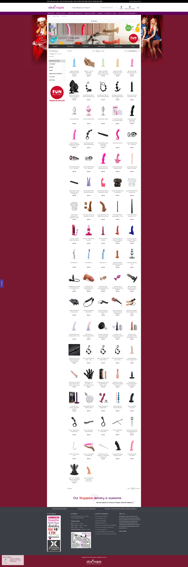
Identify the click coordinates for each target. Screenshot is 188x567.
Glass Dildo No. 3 (74, 262)
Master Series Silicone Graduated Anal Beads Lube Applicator (117, 312)
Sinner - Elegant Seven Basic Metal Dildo (88, 430)
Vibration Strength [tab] (55, 73)
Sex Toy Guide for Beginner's (127, 13)
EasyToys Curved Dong (117, 143)
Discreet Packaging (101, 520)
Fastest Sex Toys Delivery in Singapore (106, 525)
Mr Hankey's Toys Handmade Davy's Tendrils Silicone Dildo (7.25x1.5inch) (117, 336)
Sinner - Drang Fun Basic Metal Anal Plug (74, 430)
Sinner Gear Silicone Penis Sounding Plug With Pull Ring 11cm (132, 431)
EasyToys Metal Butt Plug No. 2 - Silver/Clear (88, 167)
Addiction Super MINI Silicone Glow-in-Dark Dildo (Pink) (132, 73)
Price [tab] (51, 70)
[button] (1, 283)
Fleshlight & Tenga (110, 13)
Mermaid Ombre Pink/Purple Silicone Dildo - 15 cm (88, 336)
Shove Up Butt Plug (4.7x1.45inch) (132, 407)
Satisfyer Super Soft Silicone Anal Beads (117, 407)
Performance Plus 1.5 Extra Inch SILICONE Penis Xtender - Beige (103, 384)
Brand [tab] (51, 67)
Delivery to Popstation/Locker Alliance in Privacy (121, 509)
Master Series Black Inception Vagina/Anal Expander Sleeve (131, 288)
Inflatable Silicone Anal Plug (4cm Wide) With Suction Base (74, 288)
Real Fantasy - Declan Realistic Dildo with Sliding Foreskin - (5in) (117, 384)
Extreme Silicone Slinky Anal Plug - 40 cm (132, 215)
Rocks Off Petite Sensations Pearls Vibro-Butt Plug (74, 408)
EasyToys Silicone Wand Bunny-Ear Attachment (89, 191)
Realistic (55, 46)
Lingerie (100, 13)
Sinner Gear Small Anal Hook (74, 454)
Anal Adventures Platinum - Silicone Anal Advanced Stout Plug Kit (74, 97)
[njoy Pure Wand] (6, 561)
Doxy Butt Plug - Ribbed (103, 119)
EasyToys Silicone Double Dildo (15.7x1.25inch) (132, 167)
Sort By (126, 51)
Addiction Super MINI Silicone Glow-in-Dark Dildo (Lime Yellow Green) (103, 73)
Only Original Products (102, 516)
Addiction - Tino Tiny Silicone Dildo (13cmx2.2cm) (88, 73)
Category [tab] (52, 64)
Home (49, 16)
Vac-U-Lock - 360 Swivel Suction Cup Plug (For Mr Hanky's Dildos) (74, 479)
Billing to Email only (101, 523)
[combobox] (108, 7)
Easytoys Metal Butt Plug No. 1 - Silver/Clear (132, 143)
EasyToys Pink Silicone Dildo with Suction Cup (103, 167)
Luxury (133, 46)
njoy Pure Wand (16, 560)
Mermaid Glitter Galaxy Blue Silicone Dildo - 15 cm (74, 335)
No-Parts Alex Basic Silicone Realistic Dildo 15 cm (132, 360)
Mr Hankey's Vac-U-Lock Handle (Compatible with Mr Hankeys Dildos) (74, 360)
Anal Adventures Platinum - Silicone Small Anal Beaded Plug (117, 97)
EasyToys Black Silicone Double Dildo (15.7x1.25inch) (103, 144)
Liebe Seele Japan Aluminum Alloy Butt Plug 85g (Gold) (103, 288)
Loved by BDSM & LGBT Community (105, 531)
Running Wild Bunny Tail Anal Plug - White (89, 407)
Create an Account (130, 8)
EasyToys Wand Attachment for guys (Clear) (132, 191)
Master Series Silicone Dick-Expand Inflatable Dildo (103, 312)
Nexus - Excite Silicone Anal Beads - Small (117, 359)
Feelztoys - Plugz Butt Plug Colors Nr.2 (88, 239)
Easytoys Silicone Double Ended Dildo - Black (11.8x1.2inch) (74, 192)
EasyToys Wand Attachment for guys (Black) (117, 191)
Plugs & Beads (101, 46)
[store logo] (56, 7)
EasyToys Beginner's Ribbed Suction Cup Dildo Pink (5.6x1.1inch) (74, 144)
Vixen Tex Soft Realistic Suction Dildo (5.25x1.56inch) (88, 479)
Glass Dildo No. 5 (103, 262)
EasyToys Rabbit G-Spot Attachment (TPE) (118, 167)
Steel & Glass (118, 46)
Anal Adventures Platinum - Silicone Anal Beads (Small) (103, 96)
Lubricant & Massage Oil (75, 13)
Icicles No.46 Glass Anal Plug (132, 263)
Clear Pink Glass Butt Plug (88, 119)
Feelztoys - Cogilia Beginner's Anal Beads (74, 239)
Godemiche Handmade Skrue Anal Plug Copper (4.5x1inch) (117, 264)
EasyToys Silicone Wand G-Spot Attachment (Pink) (103, 191)
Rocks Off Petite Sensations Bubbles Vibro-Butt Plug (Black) (131, 384)
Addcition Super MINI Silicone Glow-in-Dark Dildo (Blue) (74, 73)
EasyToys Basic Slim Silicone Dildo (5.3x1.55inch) (132, 120)
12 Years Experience (101, 529)
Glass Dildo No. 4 (88, 262)
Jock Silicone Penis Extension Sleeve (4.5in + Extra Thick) (89, 288)
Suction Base (70, 46)
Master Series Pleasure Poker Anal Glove (74, 311)
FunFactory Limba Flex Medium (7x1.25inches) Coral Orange (117, 240)
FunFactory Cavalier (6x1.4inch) (103, 239)
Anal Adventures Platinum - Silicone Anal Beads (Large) (88, 96)
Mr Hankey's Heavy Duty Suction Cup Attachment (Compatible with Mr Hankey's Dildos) (103, 336)
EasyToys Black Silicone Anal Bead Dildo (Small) (89, 143)
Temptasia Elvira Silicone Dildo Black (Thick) (117, 454)
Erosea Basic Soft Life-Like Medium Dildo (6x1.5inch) (103, 215)
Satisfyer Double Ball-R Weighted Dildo (103, 407)
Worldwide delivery (60, 509)
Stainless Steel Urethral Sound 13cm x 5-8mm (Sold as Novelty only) (103, 455)
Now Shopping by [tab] (53, 51)
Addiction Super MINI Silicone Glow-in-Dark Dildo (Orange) (117, 73)
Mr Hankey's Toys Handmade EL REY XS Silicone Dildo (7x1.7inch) (132, 336)
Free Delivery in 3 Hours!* (81, 8)
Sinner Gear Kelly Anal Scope (117, 430)
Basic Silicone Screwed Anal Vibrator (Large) (132, 96)
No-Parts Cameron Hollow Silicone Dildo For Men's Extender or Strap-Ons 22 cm (74, 384)
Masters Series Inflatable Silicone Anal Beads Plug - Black (132, 312)
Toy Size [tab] (52, 77)
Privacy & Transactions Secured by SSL (106, 534)
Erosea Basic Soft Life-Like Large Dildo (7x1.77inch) (88, 215)
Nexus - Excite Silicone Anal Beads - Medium (103, 359)
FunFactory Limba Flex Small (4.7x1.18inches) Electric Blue (132, 240)
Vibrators (51, 13)
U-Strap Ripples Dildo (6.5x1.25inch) (131, 454)
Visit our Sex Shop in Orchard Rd (104, 527)
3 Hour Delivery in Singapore (86, 509)
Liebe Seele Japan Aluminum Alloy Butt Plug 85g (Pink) (117, 288)
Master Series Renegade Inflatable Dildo (89, 311)
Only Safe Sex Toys (101, 518)
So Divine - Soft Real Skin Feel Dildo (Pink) (88, 454)
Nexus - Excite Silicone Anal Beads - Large (88, 359)
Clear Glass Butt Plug (74, 119)
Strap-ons (85, 46)
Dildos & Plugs (60, 13)
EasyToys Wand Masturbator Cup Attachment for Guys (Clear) (74, 217)
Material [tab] (52, 80)
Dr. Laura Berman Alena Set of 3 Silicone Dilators (117, 119)
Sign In (121, 8)
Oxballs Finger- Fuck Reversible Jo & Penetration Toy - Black (89, 384)
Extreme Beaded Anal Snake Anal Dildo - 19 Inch (117, 215)
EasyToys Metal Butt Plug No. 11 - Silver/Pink (74, 167)
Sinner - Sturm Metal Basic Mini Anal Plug (103, 430)
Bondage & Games (90, 13)
